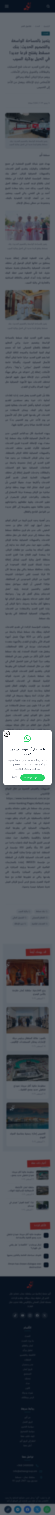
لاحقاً (14, 777)
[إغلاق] (6, 733)
